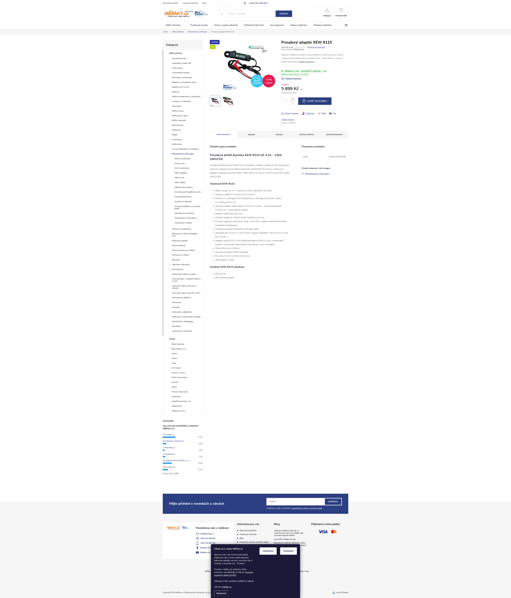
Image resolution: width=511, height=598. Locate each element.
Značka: (287, 119)
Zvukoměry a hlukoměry (182, 331)
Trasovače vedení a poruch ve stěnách (184, 287)
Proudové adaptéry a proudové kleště (187, 207)
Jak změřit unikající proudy (285, 539)
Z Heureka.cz (169, 447)
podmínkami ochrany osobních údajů (307, 508)
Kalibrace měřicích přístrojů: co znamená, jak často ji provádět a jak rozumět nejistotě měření (288, 533)
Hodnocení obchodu (190, 3)
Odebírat (333, 501)
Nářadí (174, 135)
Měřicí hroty (179, 177)
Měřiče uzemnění (179, 120)
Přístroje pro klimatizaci (181, 229)
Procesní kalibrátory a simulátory (185, 149)
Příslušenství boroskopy (184, 213)
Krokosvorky (180, 163)
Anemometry (177, 68)
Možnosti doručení (293, 78)
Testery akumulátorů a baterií (184, 274)
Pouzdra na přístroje (183, 201)
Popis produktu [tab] (224, 135)
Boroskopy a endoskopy (182, 77)
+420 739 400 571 (207, 543)
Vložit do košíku (317, 101)
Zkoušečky (176, 326)
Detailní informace (306, 61)
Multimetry (176, 130)
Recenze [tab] (251, 135)
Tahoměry (176, 259)
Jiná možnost (169, 467)
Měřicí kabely (180, 182)
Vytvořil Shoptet (342, 592)
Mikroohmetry (178, 125)
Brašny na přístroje (182, 158)
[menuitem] (175, 25)
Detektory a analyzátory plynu (184, 82)
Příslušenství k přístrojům (183, 154)
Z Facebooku (169, 454)
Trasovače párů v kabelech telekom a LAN (186, 280)
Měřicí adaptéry (181, 173)
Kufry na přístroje (182, 168)
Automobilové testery (181, 72)
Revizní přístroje (178, 245)
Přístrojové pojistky (180, 240)
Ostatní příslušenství (183, 196)
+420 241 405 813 (207, 538)
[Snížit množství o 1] (292, 103)
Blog (204, 3)
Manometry (176, 106)
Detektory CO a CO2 (180, 87)
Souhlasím (288, 550)
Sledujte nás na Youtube (210, 552)
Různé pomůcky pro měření (183, 250)
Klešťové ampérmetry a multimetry (186, 96)
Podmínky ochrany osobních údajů (254, 542)
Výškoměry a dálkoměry (182, 312)
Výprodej (175, 307)
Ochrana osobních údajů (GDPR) (233, 574)
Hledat (284, 13)
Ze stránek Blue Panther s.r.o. (176, 460)
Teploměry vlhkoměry (180, 264)
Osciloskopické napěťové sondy (188, 192)
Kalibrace (175, 92)
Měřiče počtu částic (180, 115)
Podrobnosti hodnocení (316, 47)
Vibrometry (176, 302)
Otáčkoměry (177, 144)
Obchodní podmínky (170, 3)
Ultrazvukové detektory (181, 297)
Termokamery (177, 269)
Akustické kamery (179, 58)
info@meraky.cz (206, 533)
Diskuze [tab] (279, 135)
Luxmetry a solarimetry (181, 101)
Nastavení (221, 593)
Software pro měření (183, 223)
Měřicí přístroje (175, 53)
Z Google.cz (168, 434)
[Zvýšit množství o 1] (292, 99)
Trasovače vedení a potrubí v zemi (186, 293)
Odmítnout (268, 550)
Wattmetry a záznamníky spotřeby (186, 317)
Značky (172, 339)
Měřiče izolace (178, 111)
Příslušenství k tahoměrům (186, 218)
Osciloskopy (177, 139)
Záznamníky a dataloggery (182, 321)
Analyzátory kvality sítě (181, 63)
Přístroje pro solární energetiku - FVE (185, 234)
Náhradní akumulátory (184, 187)
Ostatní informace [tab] (334, 135)
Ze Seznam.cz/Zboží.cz (173, 441)
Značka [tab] (306, 135)
